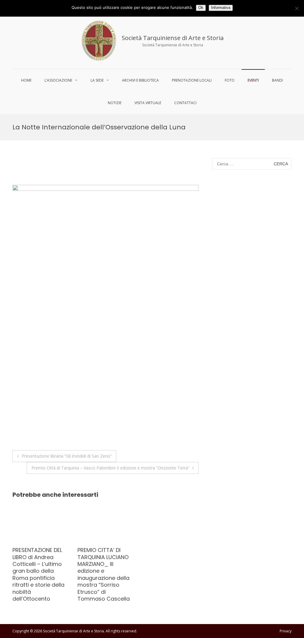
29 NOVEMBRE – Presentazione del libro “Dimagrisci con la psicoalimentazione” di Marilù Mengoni (36, 567)
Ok (200, 7)
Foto (230, 80)
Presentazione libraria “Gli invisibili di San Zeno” (67, 456)
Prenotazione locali (192, 80)
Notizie (114, 102)
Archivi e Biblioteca (140, 80)
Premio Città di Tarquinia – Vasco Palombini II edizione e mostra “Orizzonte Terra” (110, 468)
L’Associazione (58, 80)
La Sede (97, 80)
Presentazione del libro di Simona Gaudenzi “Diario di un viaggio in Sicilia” (165, 560)
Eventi (253, 80)
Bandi (277, 80)
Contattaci (185, 102)
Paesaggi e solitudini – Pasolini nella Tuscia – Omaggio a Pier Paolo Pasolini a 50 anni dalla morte (101, 564)
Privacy (286, 631)
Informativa (220, 7)
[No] (297, 8)
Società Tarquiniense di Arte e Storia (173, 38)
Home (26, 80)
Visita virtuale (147, 102)
